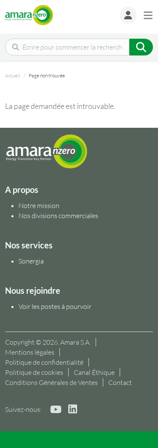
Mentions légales (29, 352)
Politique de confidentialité (44, 362)
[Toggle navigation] (148, 15)
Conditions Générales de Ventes (51, 382)
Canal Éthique (94, 372)
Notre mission (40, 205)
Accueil (12, 75)
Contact (120, 382)
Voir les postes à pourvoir (55, 306)
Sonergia (31, 261)
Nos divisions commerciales (58, 215)
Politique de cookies (34, 372)
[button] (128, 15)
